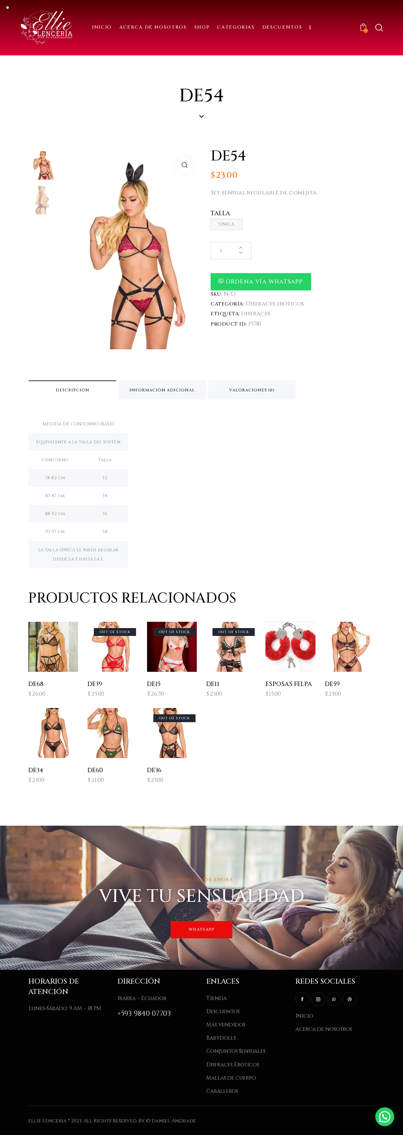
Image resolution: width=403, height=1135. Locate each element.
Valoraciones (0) (252, 390)
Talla (220, 213)
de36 (154, 770)
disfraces (255, 313)
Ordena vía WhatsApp (264, 282)
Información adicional (162, 390)
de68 (35, 684)
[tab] (72, 389)
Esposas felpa (288, 684)
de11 (212, 684)
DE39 (95, 684)
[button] (189, 340)
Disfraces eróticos (275, 304)
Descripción (72, 390)
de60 (95, 770)
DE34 (35, 770)
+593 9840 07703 (144, 1013)
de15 (154, 684)
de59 (332, 684)
